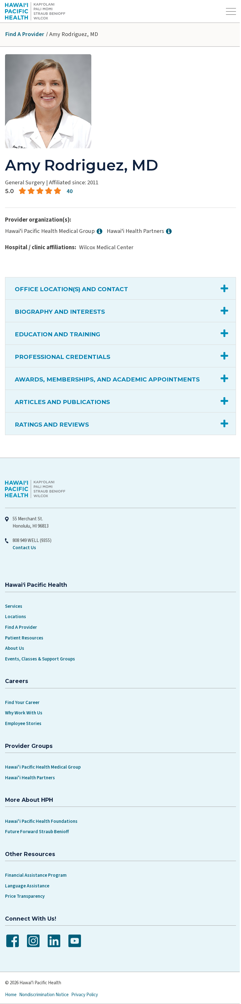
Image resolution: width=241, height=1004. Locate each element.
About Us (14, 648)
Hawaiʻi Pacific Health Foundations (41, 821)
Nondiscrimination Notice (44, 994)
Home (11, 994)
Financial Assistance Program (36, 875)
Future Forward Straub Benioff (37, 831)
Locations (15, 616)
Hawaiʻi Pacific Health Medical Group (43, 767)
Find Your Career (22, 702)
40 (70, 191)
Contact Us (24, 547)
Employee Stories (23, 723)
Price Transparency (25, 896)
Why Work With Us (23, 713)
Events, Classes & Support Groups (40, 659)
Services (13, 606)
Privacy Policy (84, 994)
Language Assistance (27, 886)
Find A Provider (24, 34)
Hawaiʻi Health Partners (30, 778)
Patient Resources (24, 638)
